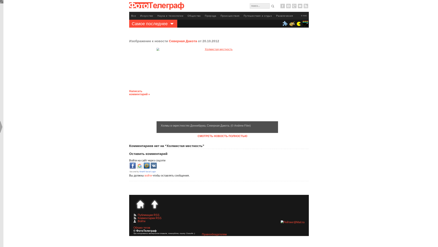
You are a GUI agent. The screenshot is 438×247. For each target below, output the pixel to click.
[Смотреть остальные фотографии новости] (217, 84)
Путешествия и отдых (258, 15)
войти (148, 175)
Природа (210, 15)
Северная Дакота (183, 41)
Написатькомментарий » (139, 93)
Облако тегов (141, 227)
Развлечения (284, 15)
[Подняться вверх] (155, 204)
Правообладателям (214, 234)
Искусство (146, 15)
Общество (194, 15)
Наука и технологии (170, 15)
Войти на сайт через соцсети (147, 160)
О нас (304, 16)
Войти (141, 221)
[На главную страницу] (140, 204)
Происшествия (230, 15)
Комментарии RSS (150, 218)
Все (133, 15)
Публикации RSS (148, 215)
